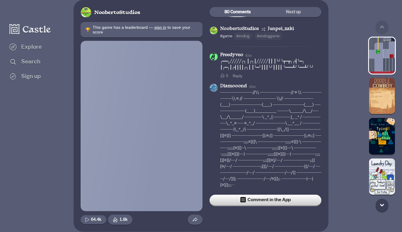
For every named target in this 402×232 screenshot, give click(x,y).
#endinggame (268, 36)
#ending (243, 36)
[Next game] (382, 205)
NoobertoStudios (117, 12)
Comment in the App (269, 199)
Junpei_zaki (281, 29)
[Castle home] (30, 29)
